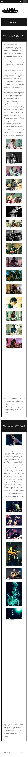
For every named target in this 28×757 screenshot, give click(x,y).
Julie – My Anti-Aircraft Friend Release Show (14, 35)
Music (13, 32)
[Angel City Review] (14, 10)
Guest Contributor (10, 38)
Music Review (18, 32)
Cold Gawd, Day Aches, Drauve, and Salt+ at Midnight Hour (14, 426)
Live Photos (9, 32)
